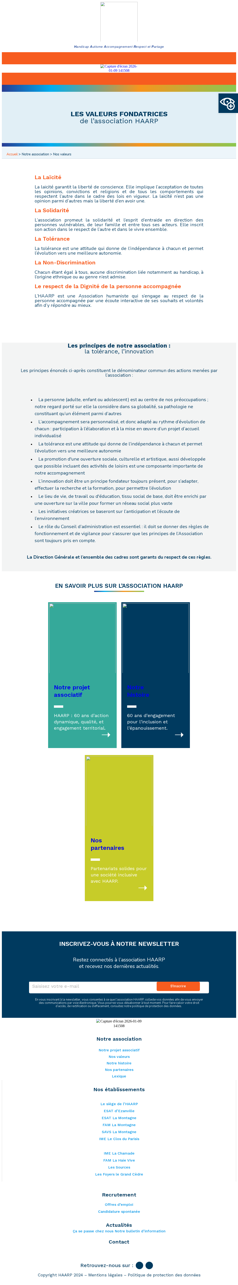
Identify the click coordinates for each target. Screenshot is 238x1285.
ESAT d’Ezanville (119, 1111)
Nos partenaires (119, 1069)
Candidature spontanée (119, 1211)
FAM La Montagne (119, 1125)
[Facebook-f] (139, 1265)
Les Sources (119, 1167)
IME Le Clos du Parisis (119, 1139)
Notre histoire (119, 1063)
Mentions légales (105, 1274)
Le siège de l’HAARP (119, 1104)
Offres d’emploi (119, 1204)
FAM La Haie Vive (119, 1160)
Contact (119, 1242)
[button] (228, 103)
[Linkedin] (149, 1265)
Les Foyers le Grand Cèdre (119, 1174)
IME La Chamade (119, 1153)
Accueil (12, 154)
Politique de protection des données (164, 1274)
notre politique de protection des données (152, 1006)
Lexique (119, 1076)
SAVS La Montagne (119, 1132)
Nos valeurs (119, 1056)
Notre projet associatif (119, 1050)
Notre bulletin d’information (140, 1231)
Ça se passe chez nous (93, 1231)
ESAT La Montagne (119, 1118)
